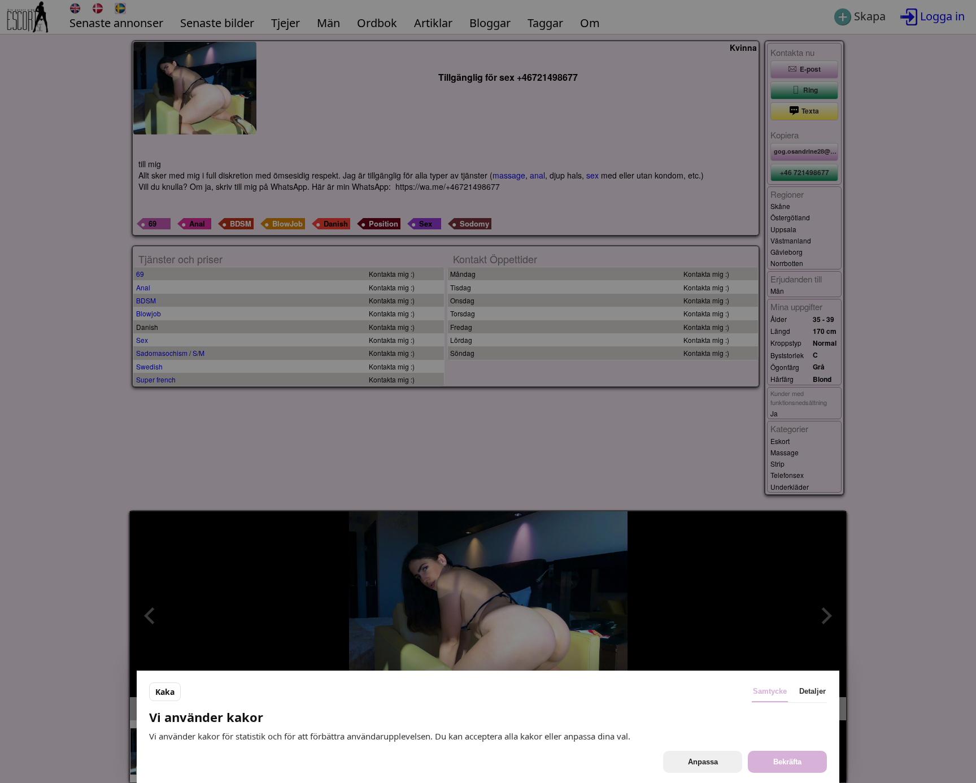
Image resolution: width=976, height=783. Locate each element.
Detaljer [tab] (812, 691)
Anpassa (703, 762)
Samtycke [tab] (770, 691)
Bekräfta (787, 762)
